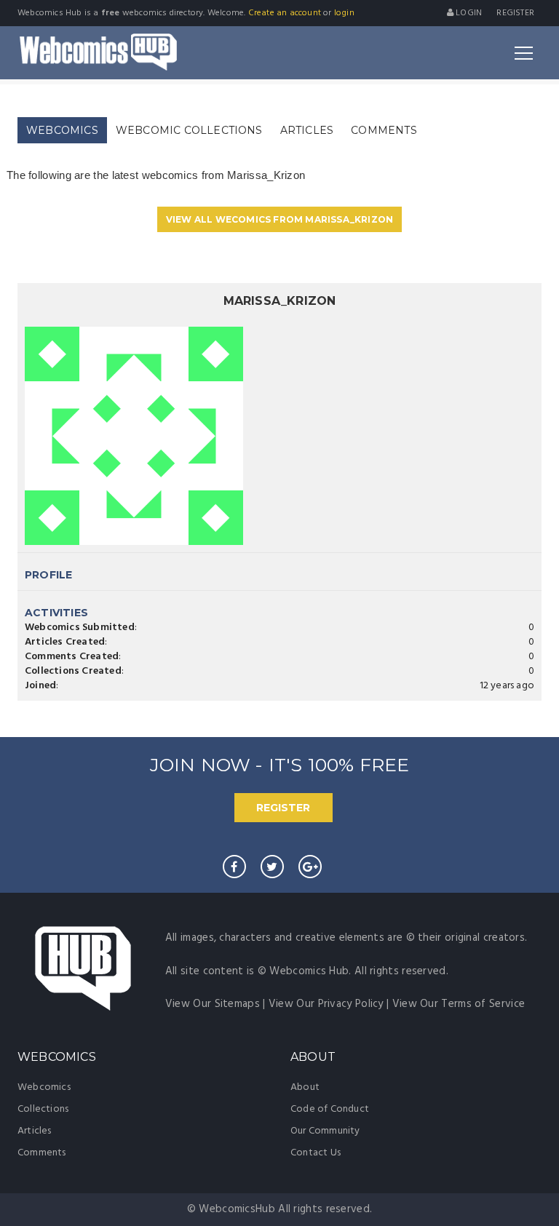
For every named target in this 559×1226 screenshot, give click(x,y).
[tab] (62, 130)
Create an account (284, 13)
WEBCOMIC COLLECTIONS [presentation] (189, 130)
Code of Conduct (329, 1109)
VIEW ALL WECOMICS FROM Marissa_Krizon (279, 219)
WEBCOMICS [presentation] (62, 130)
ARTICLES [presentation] (307, 130)
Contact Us (315, 1153)
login (344, 13)
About (305, 1087)
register (515, 13)
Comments (41, 1153)
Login (467, 13)
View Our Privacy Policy (326, 1004)
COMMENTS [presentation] (384, 130)
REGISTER (283, 807)
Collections (42, 1109)
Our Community (325, 1131)
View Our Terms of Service (459, 1004)
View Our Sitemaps (212, 1004)
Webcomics (44, 1087)
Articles (34, 1131)
